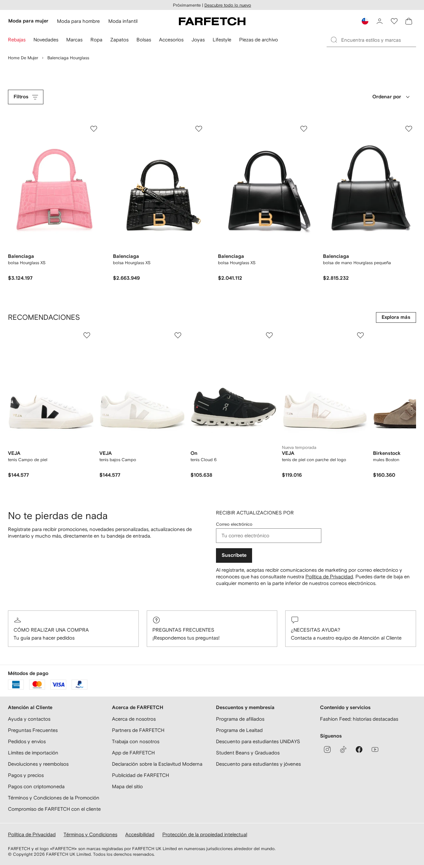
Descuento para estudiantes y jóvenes (258, 763)
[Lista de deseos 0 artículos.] (394, 21)
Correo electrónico (234, 524)
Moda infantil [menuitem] (122, 21)
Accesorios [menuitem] (171, 39)
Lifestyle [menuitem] (222, 39)
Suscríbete (234, 555)
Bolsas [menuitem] (143, 39)
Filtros (21, 96)
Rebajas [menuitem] (17, 39)
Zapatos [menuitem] (119, 39)
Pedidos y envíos (27, 741)
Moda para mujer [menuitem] (28, 21)
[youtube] (375, 749)
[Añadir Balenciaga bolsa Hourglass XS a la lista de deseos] (93, 128)
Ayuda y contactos (29, 718)
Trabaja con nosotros (135, 741)
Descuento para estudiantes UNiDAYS (258, 741)
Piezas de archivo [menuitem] (258, 39)
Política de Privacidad (329, 576)
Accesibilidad (139, 834)
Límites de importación (33, 752)
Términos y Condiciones (90, 834)
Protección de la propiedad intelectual (204, 834)
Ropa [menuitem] (96, 39)
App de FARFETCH (133, 752)
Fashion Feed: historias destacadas (359, 718)
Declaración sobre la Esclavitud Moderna (157, 763)
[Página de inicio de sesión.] (379, 21)
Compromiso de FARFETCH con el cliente (54, 808)
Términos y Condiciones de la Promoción (53, 797)
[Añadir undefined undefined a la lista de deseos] (87, 335)
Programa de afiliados (240, 718)
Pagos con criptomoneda (36, 786)
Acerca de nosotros (134, 718)
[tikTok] (343, 749)
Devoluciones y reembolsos (38, 763)
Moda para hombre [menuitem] (78, 21)
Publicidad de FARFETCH (140, 775)
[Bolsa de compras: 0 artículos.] (408, 21)
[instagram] (327, 749)
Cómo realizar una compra (51, 629)
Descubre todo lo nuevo (227, 5)
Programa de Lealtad (239, 730)
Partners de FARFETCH (138, 730)
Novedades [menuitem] (45, 39)
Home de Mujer (23, 58)
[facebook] (359, 749)
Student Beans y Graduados (248, 752)
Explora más (396, 317)
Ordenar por (386, 96)
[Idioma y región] (365, 21)
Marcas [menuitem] (74, 39)
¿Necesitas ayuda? (315, 629)
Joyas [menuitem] (198, 39)
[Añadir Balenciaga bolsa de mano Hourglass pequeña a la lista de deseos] (408, 128)
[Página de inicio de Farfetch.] (212, 21)
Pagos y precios (26, 775)
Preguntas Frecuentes (183, 629)
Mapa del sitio (127, 786)
